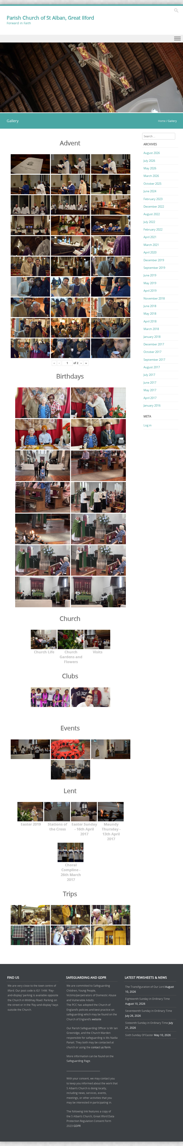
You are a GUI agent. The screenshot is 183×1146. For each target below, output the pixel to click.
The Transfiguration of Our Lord (144, 986)
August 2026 (151, 153)
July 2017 (149, 375)
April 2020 (149, 252)
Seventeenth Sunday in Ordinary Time (148, 1010)
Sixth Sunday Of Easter (139, 1035)
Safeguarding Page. (79, 1061)
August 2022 (151, 214)
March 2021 (151, 245)
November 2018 (154, 298)
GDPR (77, 1126)
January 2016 (151, 405)
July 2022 (149, 222)
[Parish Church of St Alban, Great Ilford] (91, 110)
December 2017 (153, 344)
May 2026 (149, 168)
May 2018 (149, 314)
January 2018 (151, 337)
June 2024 (149, 191)
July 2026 (149, 161)
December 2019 (153, 260)
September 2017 (154, 360)
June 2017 (149, 383)
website (96, 1019)
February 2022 (152, 229)
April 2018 (149, 321)
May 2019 (149, 283)
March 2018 (151, 329)
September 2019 (154, 268)
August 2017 (151, 367)
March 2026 (151, 176)
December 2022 (153, 206)
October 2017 (152, 352)
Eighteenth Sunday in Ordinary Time (147, 998)
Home (162, 121)
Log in (147, 425)
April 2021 (149, 237)
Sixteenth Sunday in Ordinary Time (146, 1023)
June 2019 (149, 275)
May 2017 (149, 390)
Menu (91, 39)
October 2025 (152, 184)
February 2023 (152, 199)
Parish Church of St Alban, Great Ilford (50, 17)
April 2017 (149, 398)
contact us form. (101, 1047)
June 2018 (149, 306)
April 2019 (149, 291)
